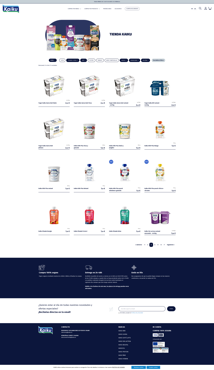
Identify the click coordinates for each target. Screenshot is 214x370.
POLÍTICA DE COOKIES (118, 367)
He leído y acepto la (131, 312)
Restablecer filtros (158, 60)
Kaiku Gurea (122, 334)
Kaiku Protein (123, 352)
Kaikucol (121, 348)
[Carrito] (209, 8)
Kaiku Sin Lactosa (124, 341)
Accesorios (118, 8)
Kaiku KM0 (121, 331)
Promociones (107, 8)
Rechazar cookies (138, 367)
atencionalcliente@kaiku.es (68, 337)
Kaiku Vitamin (123, 359)
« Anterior (138, 245)
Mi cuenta (157, 327)
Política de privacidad (137, 313)
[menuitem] (192, 9)
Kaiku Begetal (123, 345)
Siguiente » (170, 245)
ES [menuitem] (195, 8)
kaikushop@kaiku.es (66, 332)
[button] (100, 60)
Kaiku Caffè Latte (124, 338)
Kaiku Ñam (122, 355)
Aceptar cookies (153, 367)
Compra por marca (73, 8)
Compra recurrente (132, 8)
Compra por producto (91, 8)
